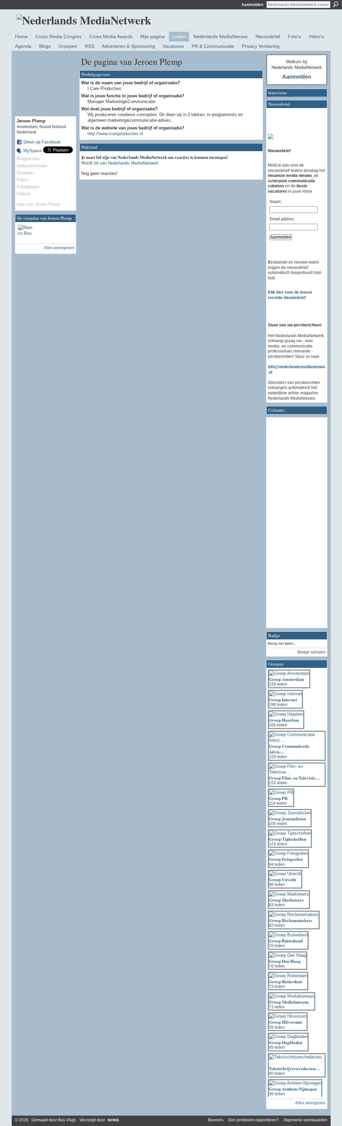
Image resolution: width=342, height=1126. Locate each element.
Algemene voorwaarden (305, 1120)
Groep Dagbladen (285, 1042)
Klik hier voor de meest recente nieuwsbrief (290, 295)
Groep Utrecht (282, 879)
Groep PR (278, 798)
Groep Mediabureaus (289, 1002)
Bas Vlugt (66, 1120)
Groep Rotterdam (285, 981)
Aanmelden (252, 4)
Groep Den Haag (285, 961)
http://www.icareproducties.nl (115, 133)
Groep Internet (283, 699)
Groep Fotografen (286, 859)
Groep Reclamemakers (290, 920)
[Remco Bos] (26, 233)
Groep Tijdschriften (287, 839)
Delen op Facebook (42, 141)
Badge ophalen (312, 652)
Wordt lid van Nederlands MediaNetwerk (119, 163)
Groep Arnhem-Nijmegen (293, 1089)
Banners (215, 1120)
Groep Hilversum (285, 1022)
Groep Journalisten (287, 818)
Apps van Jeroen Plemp (38, 204)
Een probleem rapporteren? (253, 1120)
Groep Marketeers (286, 900)
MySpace (32, 150)
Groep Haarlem (284, 720)
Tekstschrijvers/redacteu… (294, 1068)
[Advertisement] (294, 524)
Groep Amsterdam (286, 679)
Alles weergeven (59, 247)
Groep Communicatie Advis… (289, 749)
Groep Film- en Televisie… (294, 778)
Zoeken (335, 4)
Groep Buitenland (286, 940)
